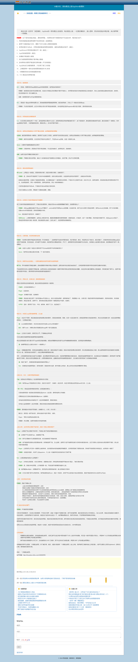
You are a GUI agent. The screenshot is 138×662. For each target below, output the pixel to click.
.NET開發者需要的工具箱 (26, 592)
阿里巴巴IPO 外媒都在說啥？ (27, 598)
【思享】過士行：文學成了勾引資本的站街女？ (84, 592)
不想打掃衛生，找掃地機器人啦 (28, 607)
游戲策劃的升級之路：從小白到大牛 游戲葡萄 (84, 605)
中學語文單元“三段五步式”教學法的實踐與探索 (84, 598)
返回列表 (20, 652)
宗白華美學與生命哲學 (76, 609)
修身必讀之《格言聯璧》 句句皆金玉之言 (82, 603)
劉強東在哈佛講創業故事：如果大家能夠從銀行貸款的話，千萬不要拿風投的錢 (49, 578)
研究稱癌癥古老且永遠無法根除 (28, 596)
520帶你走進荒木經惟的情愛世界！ (80, 596)
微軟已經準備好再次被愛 (26, 605)
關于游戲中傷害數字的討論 (27, 609)
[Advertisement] (51, 20)
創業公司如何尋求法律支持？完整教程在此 (32, 594)
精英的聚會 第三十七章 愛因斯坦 (80, 607)
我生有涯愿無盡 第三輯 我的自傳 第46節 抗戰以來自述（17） (89, 594)
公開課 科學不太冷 (24, 603)
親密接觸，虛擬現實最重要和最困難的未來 (32, 600)
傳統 (119, 13)
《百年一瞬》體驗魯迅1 (76, 600)
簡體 (114, 13)
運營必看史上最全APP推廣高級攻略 (34, 583)
